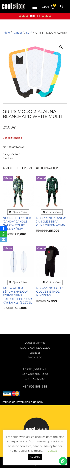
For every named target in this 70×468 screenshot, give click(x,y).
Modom (8, 158)
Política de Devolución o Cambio (22, 402)
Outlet (18, 32)
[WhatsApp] (3, 234)
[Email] (3, 239)
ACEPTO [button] (35, 456)
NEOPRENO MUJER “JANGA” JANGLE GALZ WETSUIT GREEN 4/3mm (17, 223)
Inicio (6, 32)
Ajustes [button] (52, 450)
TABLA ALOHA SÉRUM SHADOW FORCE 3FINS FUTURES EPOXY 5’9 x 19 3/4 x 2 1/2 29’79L (17, 295)
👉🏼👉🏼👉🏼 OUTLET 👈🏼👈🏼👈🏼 (35, 16)
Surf (29, 32)
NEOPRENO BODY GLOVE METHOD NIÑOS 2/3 (49, 291)
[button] (61, 6)
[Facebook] (3, 228)
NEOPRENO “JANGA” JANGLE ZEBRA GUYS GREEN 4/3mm (51, 221)
